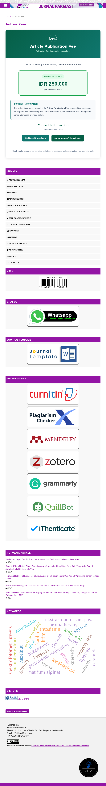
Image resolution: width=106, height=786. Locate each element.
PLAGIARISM (14, 231)
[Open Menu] (5, 5)
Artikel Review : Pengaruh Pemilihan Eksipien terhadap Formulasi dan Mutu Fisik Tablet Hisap (45, 586)
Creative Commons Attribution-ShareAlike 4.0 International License (60, 746)
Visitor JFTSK (23, 699)
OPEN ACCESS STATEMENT (20, 218)
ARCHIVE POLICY (16, 250)
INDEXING (13, 237)
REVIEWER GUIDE (16, 199)
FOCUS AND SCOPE (17, 180)
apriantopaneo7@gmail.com (68, 138)
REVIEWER (13, 193)
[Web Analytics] (12, 699)
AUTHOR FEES (15, 256)
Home (8, 17)
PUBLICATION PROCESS (19, 212)
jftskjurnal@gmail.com (35, 138)
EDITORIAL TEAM (16, 186)
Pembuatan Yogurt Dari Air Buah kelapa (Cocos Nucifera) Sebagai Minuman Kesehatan (42, 559)
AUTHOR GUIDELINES (18, 244)
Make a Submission (17, 711)
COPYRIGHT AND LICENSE (19, 225)
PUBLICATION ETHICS (18, 205)
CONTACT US (14, 263)
